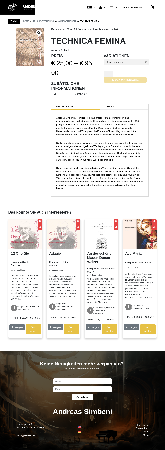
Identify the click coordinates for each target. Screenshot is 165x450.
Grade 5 (71, 29)
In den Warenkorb (125, 79)
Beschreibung (65, 106)
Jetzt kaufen (33, 329)
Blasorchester (58, 29)
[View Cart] (152, 7)
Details (109, 106)
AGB (146, 431)
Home (26, 21)
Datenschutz (142, 428)
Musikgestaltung (43, 21)
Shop (146, 435)
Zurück (14, 21)
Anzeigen (17, 327)
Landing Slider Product (106, 29)
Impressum (143, 425)
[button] (39, 33)
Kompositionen (67, 21)
